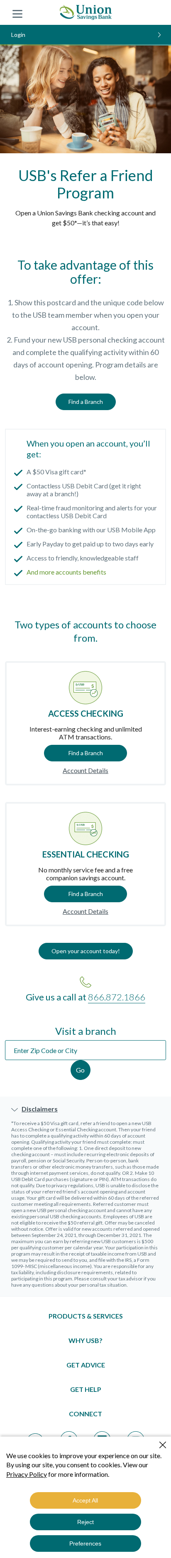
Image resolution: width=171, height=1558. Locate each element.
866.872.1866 (116, 996)
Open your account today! (85, 950)
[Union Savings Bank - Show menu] (17, 12)
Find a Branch (85, 401)
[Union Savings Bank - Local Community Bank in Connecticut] (85, 12)
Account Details (85, 770)
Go (80, 1070)
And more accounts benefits (66, 572)
